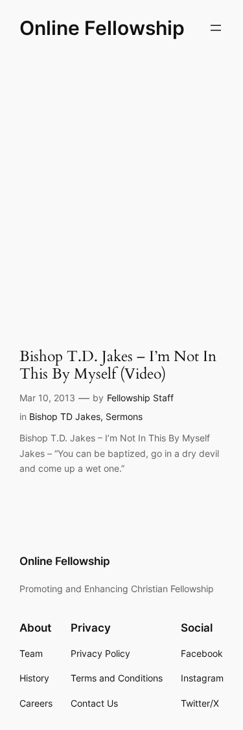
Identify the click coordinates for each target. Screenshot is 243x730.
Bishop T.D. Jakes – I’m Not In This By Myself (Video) (117, 365)
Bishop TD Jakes (64, 416)
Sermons (124, 416)
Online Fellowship (102, 27)
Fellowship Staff (140, 397)
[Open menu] (216, 28)
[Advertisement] (121, 190)
